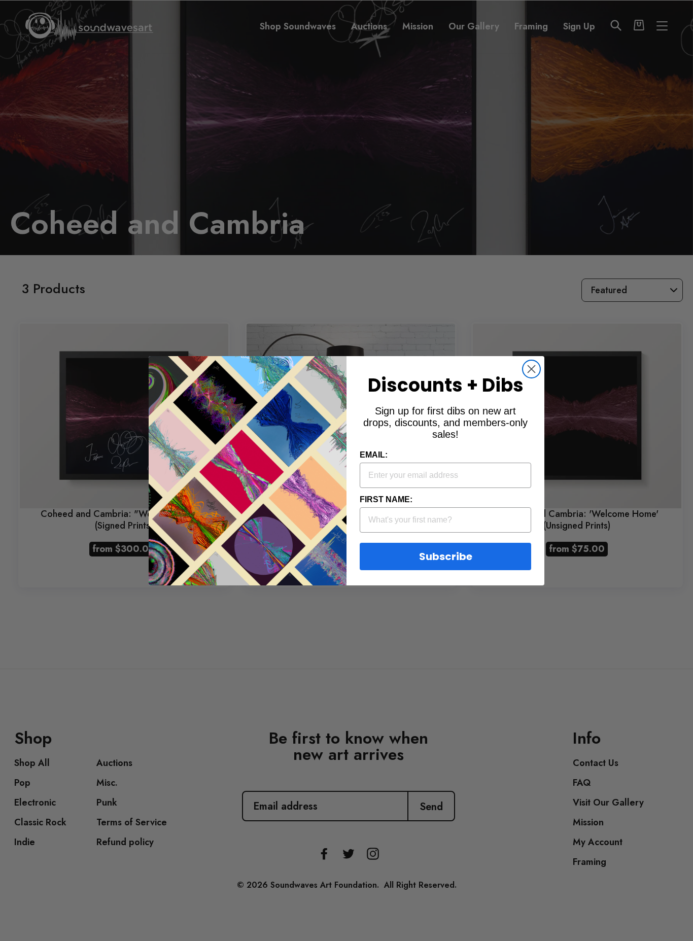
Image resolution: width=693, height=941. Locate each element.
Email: (374, 454)
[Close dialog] (531, 369)
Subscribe (445, 556)
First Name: (386, 499)
